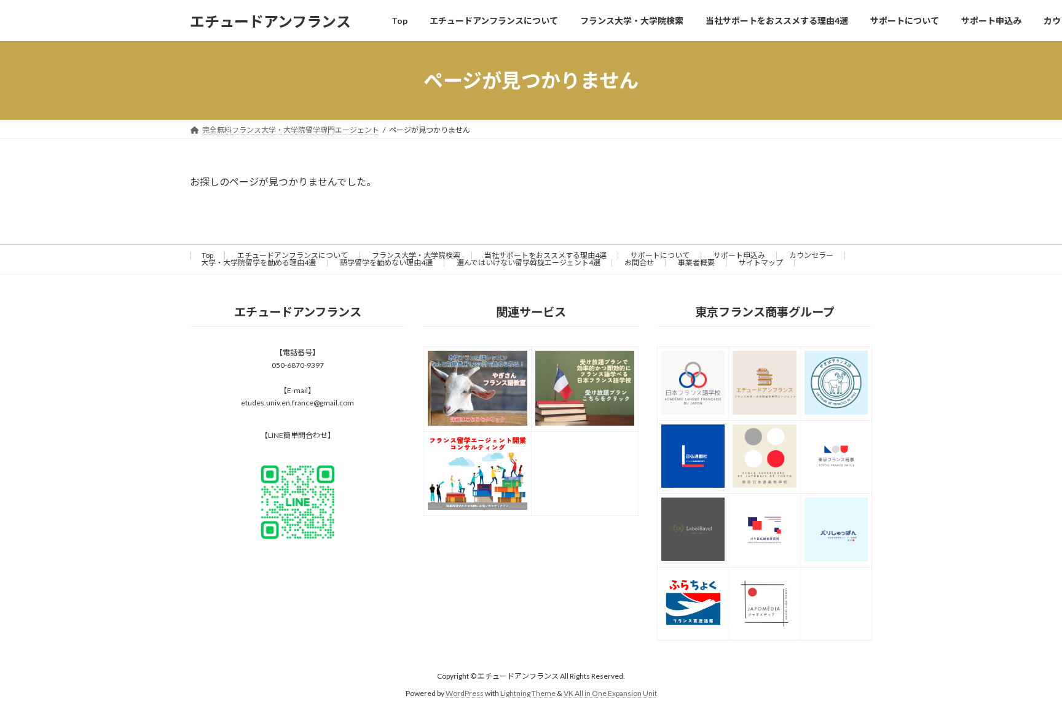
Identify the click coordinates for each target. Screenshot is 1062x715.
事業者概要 (696, 262)
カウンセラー (811, 255)
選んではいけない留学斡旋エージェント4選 (528, 262)
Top (207, 255)
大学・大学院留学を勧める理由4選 (258, 262)
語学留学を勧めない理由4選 (386, 262)
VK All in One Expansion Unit (610, 693)
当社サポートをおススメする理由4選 (545, 255)
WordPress (465, 693)
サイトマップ (761, 262)
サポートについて (660, 255)
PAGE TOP (1026, 682)
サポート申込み (739, 255)
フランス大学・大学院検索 (416, 255)
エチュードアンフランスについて (292, 255)
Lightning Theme (528, 693)
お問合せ (639, 262)
